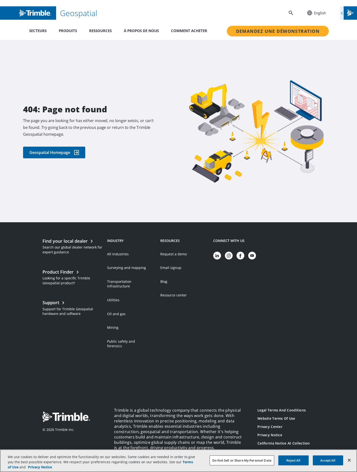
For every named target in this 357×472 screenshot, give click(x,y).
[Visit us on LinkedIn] (217, 255)
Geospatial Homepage (49, 152)
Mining (113, 327)
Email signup (170, 267)
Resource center (173, 295)
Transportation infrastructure (119, 284)
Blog (163, 281)
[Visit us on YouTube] (252, 255)
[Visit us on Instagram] (229, 255)
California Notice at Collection (283, 443)
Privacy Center (269, 426)
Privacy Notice (269, 435)
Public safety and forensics (121, 343)
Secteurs (38, 30)
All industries (118, 254)
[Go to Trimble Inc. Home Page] (66, 417)
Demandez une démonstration (278, 31)
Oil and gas (116, 314)
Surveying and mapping (126, 267)
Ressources (100, 30)
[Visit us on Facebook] (240, 255)
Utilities (113, 300)
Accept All (327, 460)
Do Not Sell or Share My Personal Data (242, 460)
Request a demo (173, 254)
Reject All (293, 460)
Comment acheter (189, 30)
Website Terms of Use (276, 418)
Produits (68, 30)
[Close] (349, 460)
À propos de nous (141, 30)
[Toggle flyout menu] (348, 13)
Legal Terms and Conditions (281, 410)
